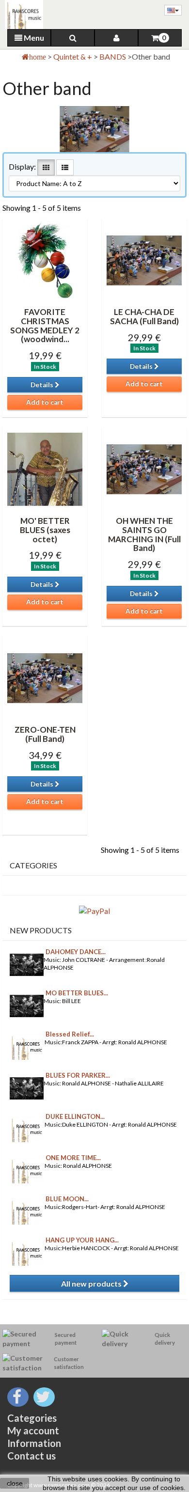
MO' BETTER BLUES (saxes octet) (45, 530)
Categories (32, 1418)
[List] (65, 167)
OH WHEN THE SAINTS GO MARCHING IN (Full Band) (144, 534)
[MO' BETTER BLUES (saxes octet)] (44, 469)
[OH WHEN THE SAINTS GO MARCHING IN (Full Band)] (144, 469)
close (15, 1483)
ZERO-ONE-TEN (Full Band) (45, 734)
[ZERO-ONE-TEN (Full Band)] (44, 678)
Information (34, 1443)
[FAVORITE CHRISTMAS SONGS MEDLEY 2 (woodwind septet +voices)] (44, 260)
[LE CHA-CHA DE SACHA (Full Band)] (144, 260)
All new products (92, 1283)
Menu (33, 37)
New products (41, 930)
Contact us (31, 1455)
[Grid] (46, 167)
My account (33, 1430)
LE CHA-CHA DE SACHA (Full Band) (144, 316)
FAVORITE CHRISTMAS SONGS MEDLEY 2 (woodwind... (44, 325)
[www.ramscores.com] (21, 14)
